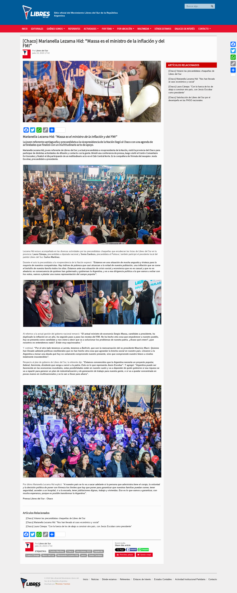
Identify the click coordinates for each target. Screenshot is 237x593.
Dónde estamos (163, 28)
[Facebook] (233, 44)
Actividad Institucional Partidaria (190, 579)
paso (83, 555)
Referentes (74, 28)
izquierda (98, 551)
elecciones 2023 (83, 551)
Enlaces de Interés (185, 28)
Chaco (70, 551)
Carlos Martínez (57, 551)
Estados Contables (163, 579)
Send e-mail (144, 555)
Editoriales (37, 28)
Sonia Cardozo (95, 555)
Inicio (25, 28)
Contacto (212, 579)
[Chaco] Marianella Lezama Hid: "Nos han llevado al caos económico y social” (62, 522)
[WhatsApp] (233, 57)
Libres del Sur (42, 51)
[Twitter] (233, 50)
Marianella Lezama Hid (67, 555)
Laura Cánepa (32, 555)
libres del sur (48, 555)
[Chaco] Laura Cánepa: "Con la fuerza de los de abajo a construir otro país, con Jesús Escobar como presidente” (79, 526)
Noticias (95, 579)
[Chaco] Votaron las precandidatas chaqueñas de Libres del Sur (55, 518)
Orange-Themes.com (62, 584)
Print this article (125, 555)
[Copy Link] (233, 63)
